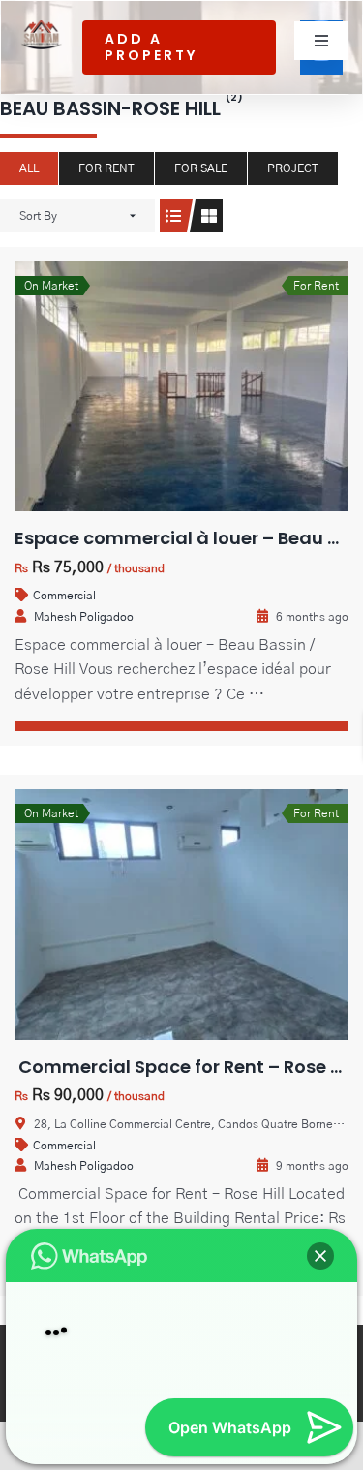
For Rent (106, 168)
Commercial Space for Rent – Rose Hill (186, 1067)
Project (292, 168)
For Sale (200, 168)
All (29, 168)
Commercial (64, 595)
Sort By (38, 216)
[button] (320, 1224)
